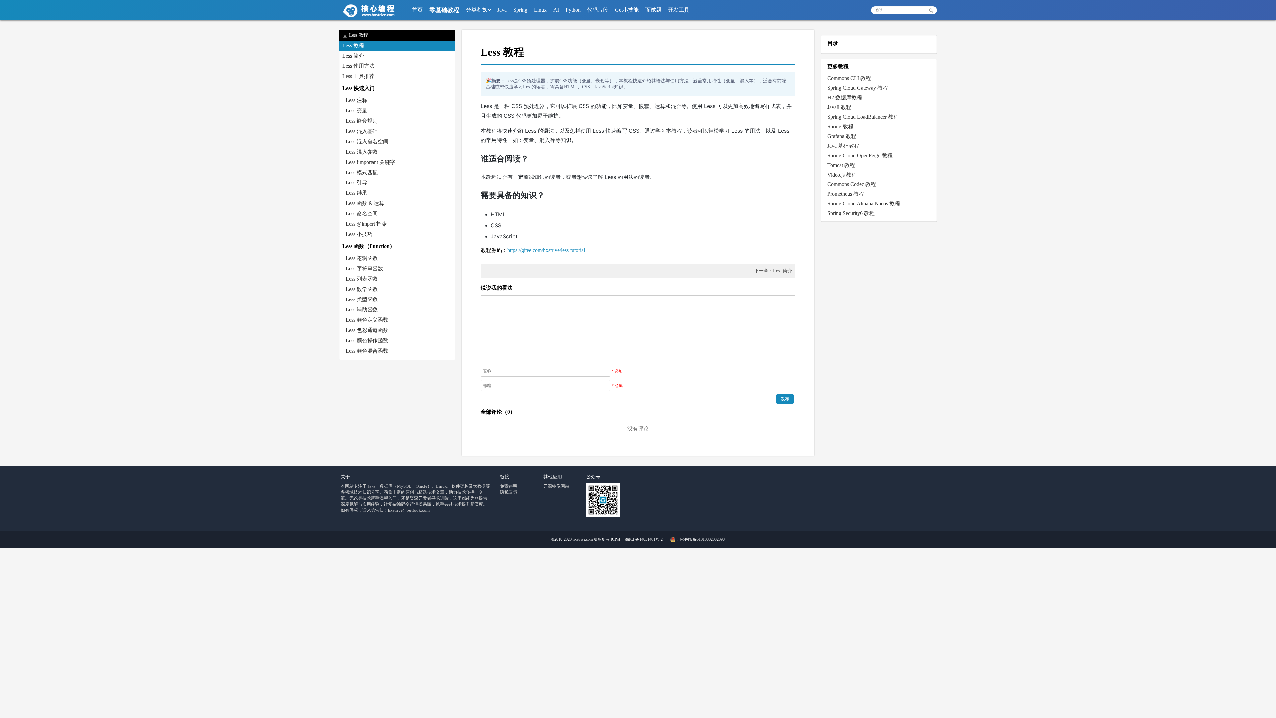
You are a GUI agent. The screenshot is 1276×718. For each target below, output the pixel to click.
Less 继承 (356, 193)
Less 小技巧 (359, 234)
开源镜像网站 (556, 486)
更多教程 (838, 66)
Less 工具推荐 (358, 76)
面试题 (653, 10)
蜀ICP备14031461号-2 (644, 539)
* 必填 (617, 371)
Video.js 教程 (842, 175)
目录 (832, 43)
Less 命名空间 (362, 213)
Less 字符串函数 (364, 268)
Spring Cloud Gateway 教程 (857, 88)
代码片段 (597, 10)
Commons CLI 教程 (849, 78)
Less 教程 (353, 45)
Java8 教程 (839, 107)
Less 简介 (353, 56)
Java (502, 10)
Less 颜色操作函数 (367, 340)
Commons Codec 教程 (851, 184)
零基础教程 (444, 10)
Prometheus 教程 (845, 194)
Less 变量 (356, 110)
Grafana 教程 (841, 136)
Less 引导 (356, 182)
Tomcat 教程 (841, 165)
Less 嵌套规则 (362, 121)
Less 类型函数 (362, 299)
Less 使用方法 (358, 66)
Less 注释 (356, 100)
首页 (417, 10)
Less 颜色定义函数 (367, 320)
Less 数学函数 (362, 289)
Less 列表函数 (362, 279)
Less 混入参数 (362, 152)
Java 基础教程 (843, 146)
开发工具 (678, 10)
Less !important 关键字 (370, 162)
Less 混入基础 (362, 131)
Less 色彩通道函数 (367, 330)
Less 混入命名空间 (367, 141)
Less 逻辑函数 (362, 258)
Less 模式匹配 (362, 172)
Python (573, 10)
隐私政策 (508, 492)
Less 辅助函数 (362, 309)
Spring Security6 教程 (851, 213)
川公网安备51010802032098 (700, 539)
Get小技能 (627, 10)
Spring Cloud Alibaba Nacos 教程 (863, 203)
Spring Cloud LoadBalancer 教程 (863, 117)
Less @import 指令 (366, 224)
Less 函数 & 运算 (365, 203)
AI (556, 10)
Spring (520, 10)
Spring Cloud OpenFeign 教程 (860, 155)
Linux (540, 10)
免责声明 (508, 486)
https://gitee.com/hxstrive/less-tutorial (546, 250)
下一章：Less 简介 (773, 270)
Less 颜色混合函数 (367, 351)
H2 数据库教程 (844, 97)
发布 (785, 398)
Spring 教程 (840, 126)
